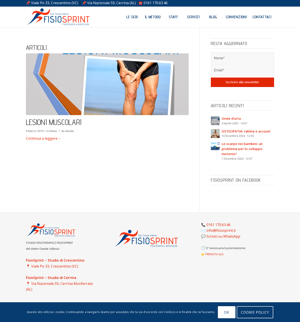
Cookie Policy (255, 312)
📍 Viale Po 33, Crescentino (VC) (52, 266)
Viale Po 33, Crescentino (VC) (54, 2)
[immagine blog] (107, 84)
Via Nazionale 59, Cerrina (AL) (111, 2)
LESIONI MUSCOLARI (53, 122)
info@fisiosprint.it (221, 230)
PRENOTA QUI (214, 254)
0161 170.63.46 (156, 2)
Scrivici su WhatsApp (223, 236)
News (53, 131)
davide (69, 131)
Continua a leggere (42, 138)
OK (226, 312)
